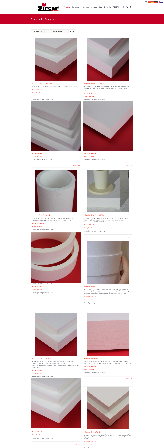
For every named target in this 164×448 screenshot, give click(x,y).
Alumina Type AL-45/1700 (94, 215)
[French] (158, 2)
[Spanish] (152, 2)
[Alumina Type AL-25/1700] (56, 59)
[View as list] (73, 31)
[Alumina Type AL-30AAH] (56, 191)
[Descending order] (50, 31)
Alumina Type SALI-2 (92, 432)
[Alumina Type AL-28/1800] (108, 59)
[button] (130, 7)
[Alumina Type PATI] (108, 334)
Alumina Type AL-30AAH (41, 215)
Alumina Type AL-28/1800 (94, 83)
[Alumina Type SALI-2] (108, 408)
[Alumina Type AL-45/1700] (108, 191)
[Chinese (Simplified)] (149, 2)
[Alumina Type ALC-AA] (108, 262)
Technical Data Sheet (38, 90)
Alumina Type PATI (91, 358)
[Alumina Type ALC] (56, 257)
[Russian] (161, 2)
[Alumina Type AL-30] (56, 126)
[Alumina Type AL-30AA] (108, 126)
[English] (146, 2)
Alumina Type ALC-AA (92, 286)
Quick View (77, 165)
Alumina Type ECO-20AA (41, 358)
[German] (155, 2)
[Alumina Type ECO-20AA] (56, 334)
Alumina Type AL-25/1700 (42, 83)
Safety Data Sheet (37, 93)
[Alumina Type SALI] (56, 403)
